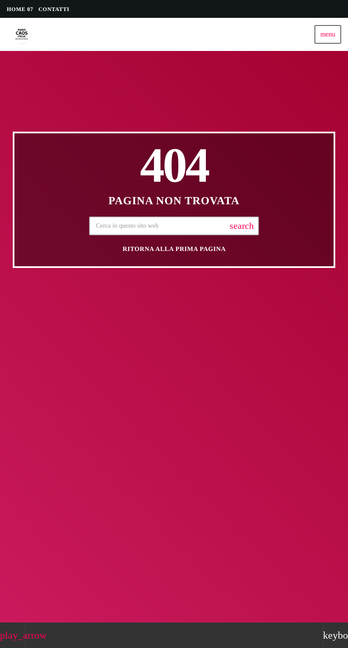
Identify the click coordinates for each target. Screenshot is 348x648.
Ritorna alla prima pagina (174, 249)
